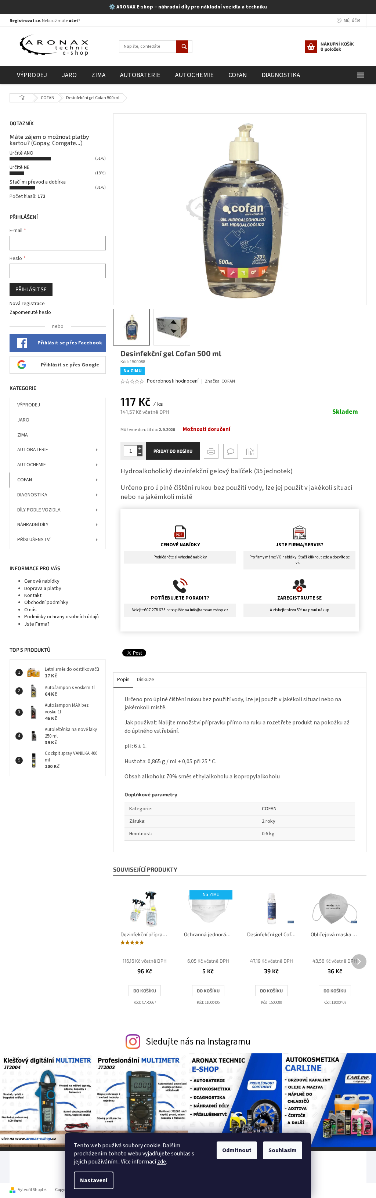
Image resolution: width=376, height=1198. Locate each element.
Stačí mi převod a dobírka (38, 182)
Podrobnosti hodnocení (173, 381)
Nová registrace (27, 303)
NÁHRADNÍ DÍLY (32, 524)
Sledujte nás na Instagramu (198, 1041)
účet (73, 21)
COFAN (24, 480)
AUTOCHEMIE (31, 464)
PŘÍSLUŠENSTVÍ (34, 539)
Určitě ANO (21, 153)
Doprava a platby (42, 588)
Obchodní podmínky (46, 602)
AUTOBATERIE (32, 449)
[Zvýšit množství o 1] (139, 448)
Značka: (220, 381)
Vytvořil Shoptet (32, 1190)
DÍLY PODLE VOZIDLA (39, 510)
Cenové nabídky (41, 581)
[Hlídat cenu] (250, 451)
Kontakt (32, 595)
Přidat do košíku (172, 450)
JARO (23, 420)
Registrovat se (25, 21)
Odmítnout (237, 1150)
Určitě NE (19, 167)
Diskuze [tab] (145, 679)
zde (161, 1162)
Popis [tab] (123, 679)
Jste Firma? (37, 624)
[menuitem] (32, 75)
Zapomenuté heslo (30, 312)
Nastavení (93, 1180)
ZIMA (22, 435)
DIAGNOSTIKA (32, 495)
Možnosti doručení (206, 429)
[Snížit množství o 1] (139, 453)
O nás (30, 610)
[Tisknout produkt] (211, 451)
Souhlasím (282, 1150)
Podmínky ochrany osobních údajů (61, 616)
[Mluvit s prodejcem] (230, 451)
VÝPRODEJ (28, 405)
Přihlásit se (31, 289)
